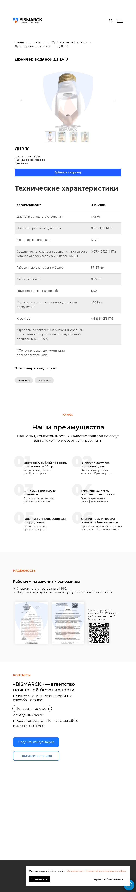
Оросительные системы (69, 42)
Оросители (44, 380)
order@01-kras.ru (28, 715)
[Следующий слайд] (115, 101)
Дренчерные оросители (32, 46)
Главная (20, 42)
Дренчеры (24, 380)
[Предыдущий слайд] (21, 101)
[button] (36, 742)
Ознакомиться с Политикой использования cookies (96, 871)
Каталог (39, 42)
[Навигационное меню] (6, 5)
